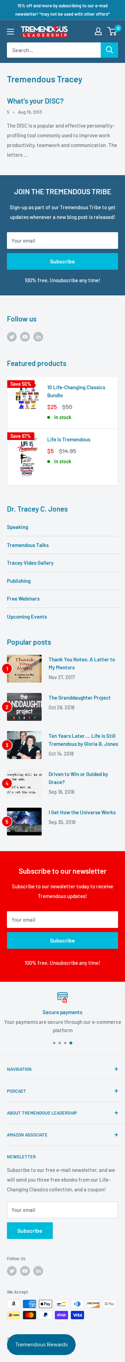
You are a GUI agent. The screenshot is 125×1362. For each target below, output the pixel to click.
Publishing (19, 581)
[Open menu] (10, 31)
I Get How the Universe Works (82, 812)
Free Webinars (23, 598)
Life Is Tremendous (68, 439)
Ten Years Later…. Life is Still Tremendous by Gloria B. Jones (83, 740)
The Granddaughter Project (80, 697)
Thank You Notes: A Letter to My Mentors (82, 663)
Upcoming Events (27, 616)
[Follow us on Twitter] (12, 336)
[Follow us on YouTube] (25, 336)
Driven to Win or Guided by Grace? (78, 778)
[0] (112, 31)
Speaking (17, 527)
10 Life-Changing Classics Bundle (76, 391)
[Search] (109, 50)
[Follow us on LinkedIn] (38, 336)
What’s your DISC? (35, 100)
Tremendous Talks (28, 545)
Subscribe (62, 261)
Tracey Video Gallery (30, 563)
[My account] (98, 31)
